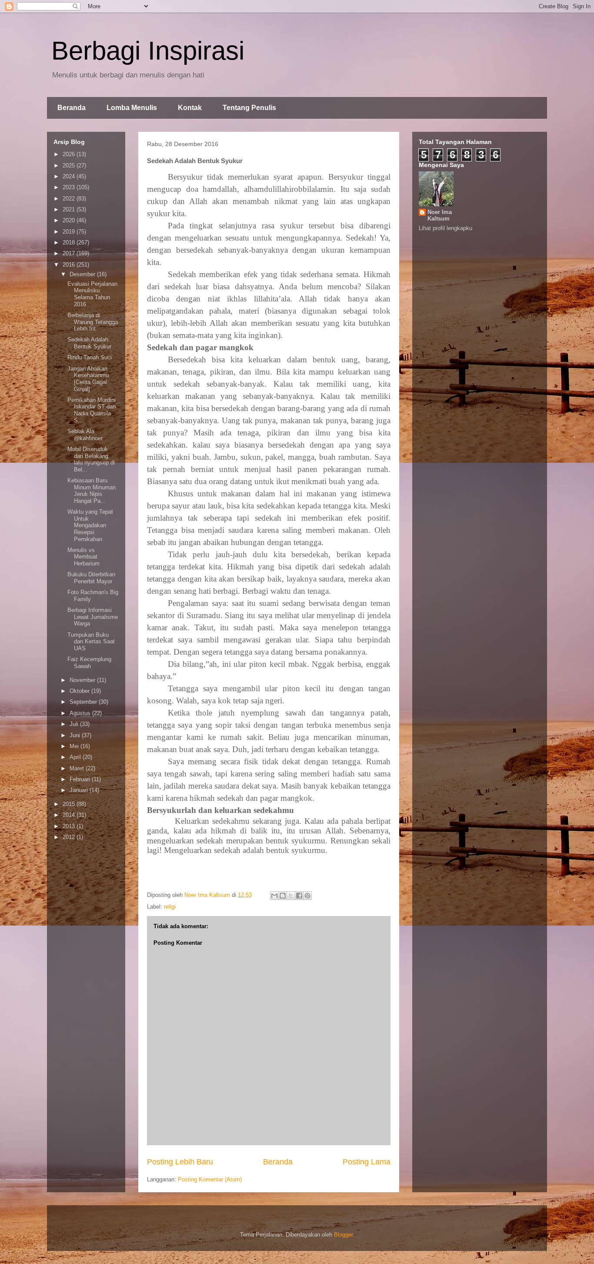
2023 (70, 187)
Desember (83, 274)
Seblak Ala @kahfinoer (85, 434)
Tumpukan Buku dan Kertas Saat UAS (91, 642)
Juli (75, 724)
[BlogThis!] (282, 895)
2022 (70, 198)
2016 (70, 264)
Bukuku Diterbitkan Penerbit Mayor (91, 578)
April (76, 757)
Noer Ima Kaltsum (439, 215)
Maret (78, 768)
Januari (80, 790)
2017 (70, 253)
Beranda (71, 107)
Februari (81, 779)
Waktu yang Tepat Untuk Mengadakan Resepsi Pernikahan (90, 525)
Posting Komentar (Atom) (210, 1179)
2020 (70, 220)
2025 (70, 165)
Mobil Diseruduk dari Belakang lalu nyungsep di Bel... (91, 459)
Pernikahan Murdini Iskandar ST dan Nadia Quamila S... (91, 410)
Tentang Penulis (249, 107)
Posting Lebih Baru (180, 1161)
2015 (70, 804)
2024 (70, 176)
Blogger (343, 1234)
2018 (70, 242)
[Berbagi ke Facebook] (299, 895)
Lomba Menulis (132, 107)
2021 (70, 209)
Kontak (190, 107)
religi (170, 906)
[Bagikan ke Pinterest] (307, 895)
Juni (76, 735)
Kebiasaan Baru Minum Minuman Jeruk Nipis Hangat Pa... (91, 490)
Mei (75, 746)
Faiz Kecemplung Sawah (89, 662)
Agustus (81, 713)
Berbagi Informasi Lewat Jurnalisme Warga (92, 617)
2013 (70, 826)
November (83, 680)
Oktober (80, 691)
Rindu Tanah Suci (89, 357)
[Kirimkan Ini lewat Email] (274, 895)
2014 (70, 815)
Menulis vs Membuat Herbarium (83, 557)
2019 (70, 231)
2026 (70, 154)
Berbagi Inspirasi (147, 50)
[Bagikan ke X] (291, 895)
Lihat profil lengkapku (445, 228)
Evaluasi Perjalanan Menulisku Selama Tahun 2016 (92, 294)
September (84, 702)
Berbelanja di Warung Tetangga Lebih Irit (92, 322)
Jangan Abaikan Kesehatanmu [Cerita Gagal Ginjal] (88, 378)
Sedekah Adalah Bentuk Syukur (89, 343)
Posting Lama (366, 1161)
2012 (70, 837)
